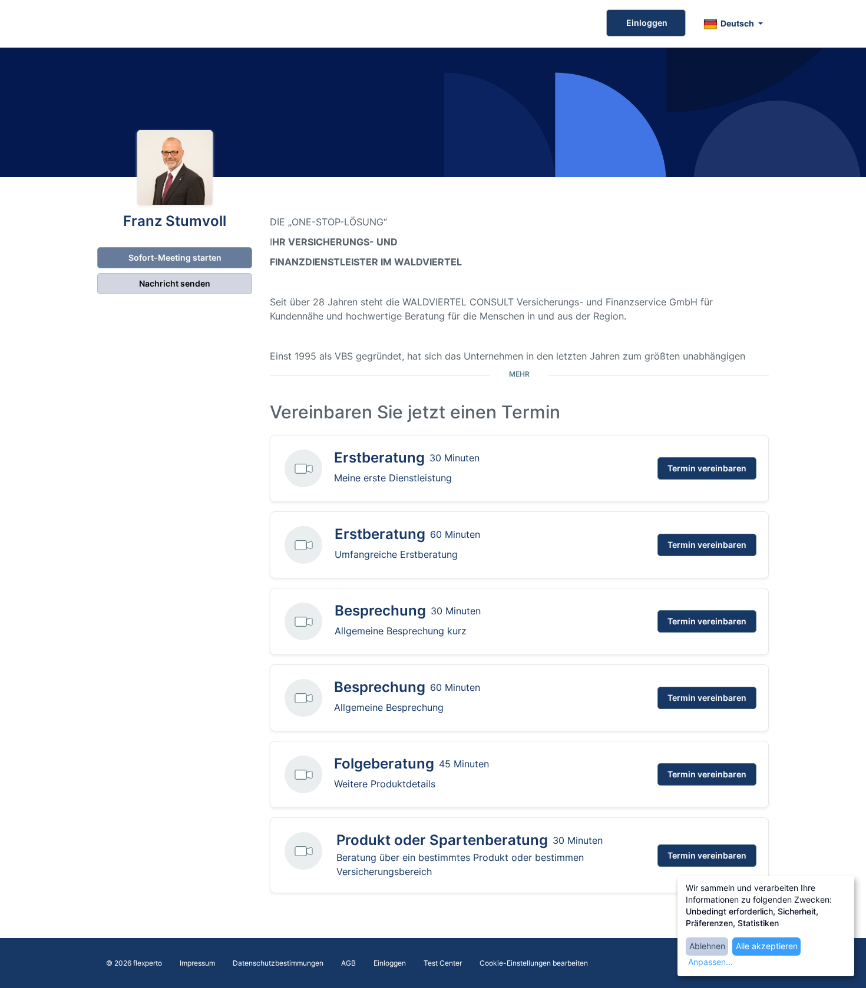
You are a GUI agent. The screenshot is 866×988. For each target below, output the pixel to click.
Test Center (443, 963)
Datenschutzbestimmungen (278, 963)
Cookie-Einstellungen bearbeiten (534, 963)
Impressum (197, 963)
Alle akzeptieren (767, 946)
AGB (348, 963)
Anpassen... (710, 962)
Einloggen (645, 23)
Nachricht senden (174, 283)
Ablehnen (707, 946)
